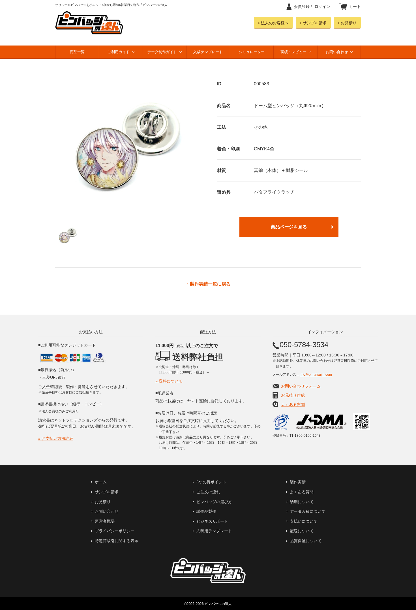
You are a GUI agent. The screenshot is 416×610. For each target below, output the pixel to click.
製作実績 (298, 482)
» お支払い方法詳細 (55, 438)
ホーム (101, 482)
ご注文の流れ (208, 492)
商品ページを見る (289, 226)
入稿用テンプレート (214, 531)
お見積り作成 (293, 395)
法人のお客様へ (275, 23)
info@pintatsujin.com (316, 375)
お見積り (349, 23)
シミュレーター (252, 52)
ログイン (312, 6)
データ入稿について (307, 511)
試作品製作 (206, 511)
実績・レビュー (293, 52)
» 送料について (169, 381)
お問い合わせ (337, 52)
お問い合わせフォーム (301, 386)
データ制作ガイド (162, 52)
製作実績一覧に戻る (210, 284)
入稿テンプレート (208, 52)
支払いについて (304, 521)
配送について (302, 531)
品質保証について (305, 540)
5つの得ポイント (211, 482)
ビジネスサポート (212, 521)
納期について (302, 501)
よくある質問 (293, 404)
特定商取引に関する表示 (116, 540)
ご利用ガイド (119, 52)
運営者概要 (105, 521)
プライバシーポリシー (114, 531)
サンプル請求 (315, 23)
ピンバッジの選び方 (214, 501)
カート (355, 6)
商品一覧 (77, 52)
